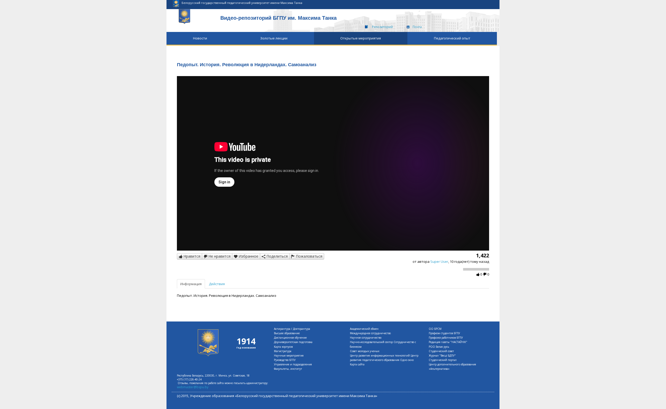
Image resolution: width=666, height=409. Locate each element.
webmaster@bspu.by (192, 387)
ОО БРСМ (435, 329)
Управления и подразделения (293, 364)
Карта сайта (357, 364)
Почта (417, 27)
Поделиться (276, 256)
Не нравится (218, 256)
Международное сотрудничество (370, 333)
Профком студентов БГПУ (444, 333)
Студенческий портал (443, 360)
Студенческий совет (441, 351)
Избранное (248, 256)
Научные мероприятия (289, 355)
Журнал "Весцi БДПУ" (442, 355)
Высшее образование (287, 333)
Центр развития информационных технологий (380, 355)
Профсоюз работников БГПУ (446, 337)
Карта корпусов (283, 346)
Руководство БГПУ (285, 360)
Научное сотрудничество (365, 337)
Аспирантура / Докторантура (292, 329)
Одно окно (407, 360)
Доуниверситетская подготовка (293, 342)
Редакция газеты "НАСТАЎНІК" (448, 342)
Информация (191, 283)
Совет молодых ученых (364, 351)
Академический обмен (364, 329)
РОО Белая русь (439, 346)
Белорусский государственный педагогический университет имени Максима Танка (242, 3)
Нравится (191, 256)
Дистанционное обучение (290, 337)
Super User (439, 261)
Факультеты (281, 369)
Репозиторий (382, 27)
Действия (217, 283)
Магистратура (282, 351)
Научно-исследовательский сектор (371, 342)
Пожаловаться (308, 256)
